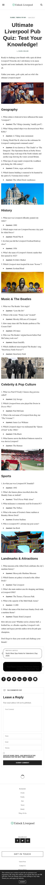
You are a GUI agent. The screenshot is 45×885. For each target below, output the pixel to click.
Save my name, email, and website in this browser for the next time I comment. (19, 756)
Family (12, 17)
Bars (22, 801)
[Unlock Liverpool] (22, 4)
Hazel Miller (23, 51)
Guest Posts (22, 861)
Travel (22, 805)
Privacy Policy (22, 870)
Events (22, 793)
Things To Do (21, 17)
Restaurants (22, 789)
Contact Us (22, 866)
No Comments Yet (14, 690)
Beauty (22, 809)
